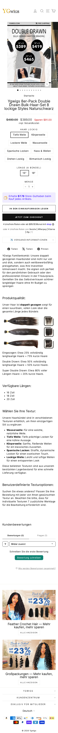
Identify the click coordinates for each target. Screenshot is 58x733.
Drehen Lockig (15, 158)
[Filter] (5, 544)
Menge (29, 181)
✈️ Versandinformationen (29, 240)
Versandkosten (31, 123)
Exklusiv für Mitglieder (28, 704)
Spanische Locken (18, 150)
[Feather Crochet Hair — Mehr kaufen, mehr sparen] (29, 605)
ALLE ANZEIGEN (29, 633)
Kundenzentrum (28, 697)
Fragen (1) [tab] (42, 535)
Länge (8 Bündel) (29, 167)
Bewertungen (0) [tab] (15, 535)
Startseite (29, 95)
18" (33, 173)
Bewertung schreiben (29, 557)
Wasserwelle (40, 142)
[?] (31, 232)
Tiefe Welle (19, 134)
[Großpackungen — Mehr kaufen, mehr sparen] (29, 655)
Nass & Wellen (42, 150)
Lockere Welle (19, 142)
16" (24, 173)
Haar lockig (29, 129)
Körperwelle (38, 134)
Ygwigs (28, 691)
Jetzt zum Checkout (29, 217)
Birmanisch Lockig (40, 158)
